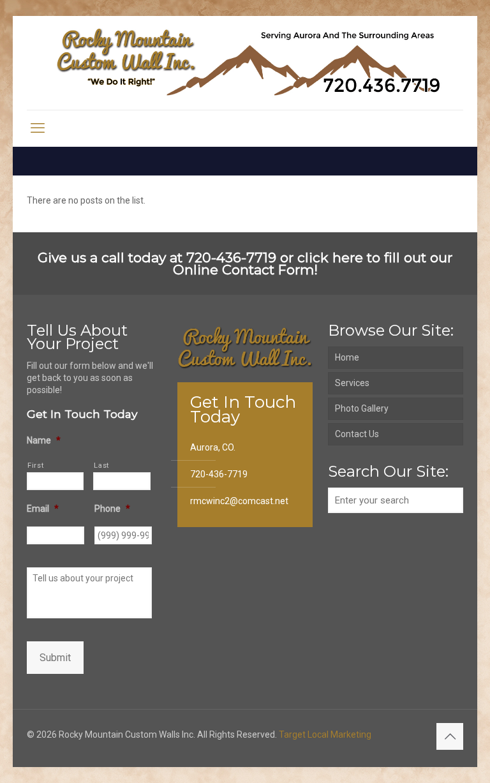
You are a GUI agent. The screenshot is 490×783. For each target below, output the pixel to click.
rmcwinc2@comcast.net (239, 501)
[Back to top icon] (449, 736)
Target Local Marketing (325, 734)
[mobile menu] (37, 128)
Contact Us (357, 434)
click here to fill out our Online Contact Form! (313, 264)
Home (347, 357)
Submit (55, 658)
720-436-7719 (219, 474)
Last (101, 465)
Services (352, 383)
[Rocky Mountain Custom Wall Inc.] (245, 63)
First (35, 465)
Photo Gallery (362, 408)
